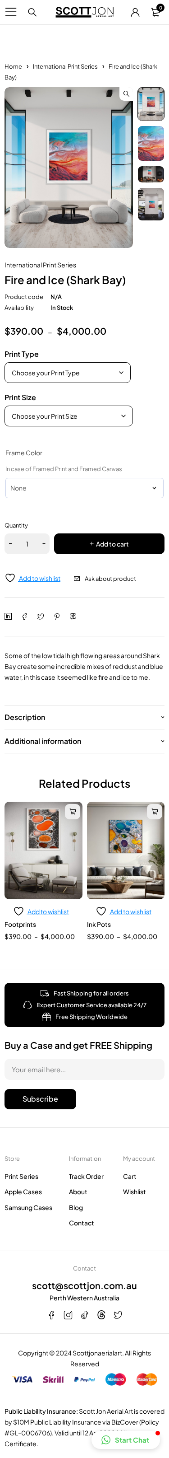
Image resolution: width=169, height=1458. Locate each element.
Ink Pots (99, 924)
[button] (126, 94)
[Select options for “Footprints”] (72, 811)
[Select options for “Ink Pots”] (154, 811)
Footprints (20, 924)
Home (13, 66)
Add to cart (112, 544)
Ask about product (110, 578)
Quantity (16, 525)
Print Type (22, 354)
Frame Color (23, 453)
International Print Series (65, 66)
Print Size (20, 397)
